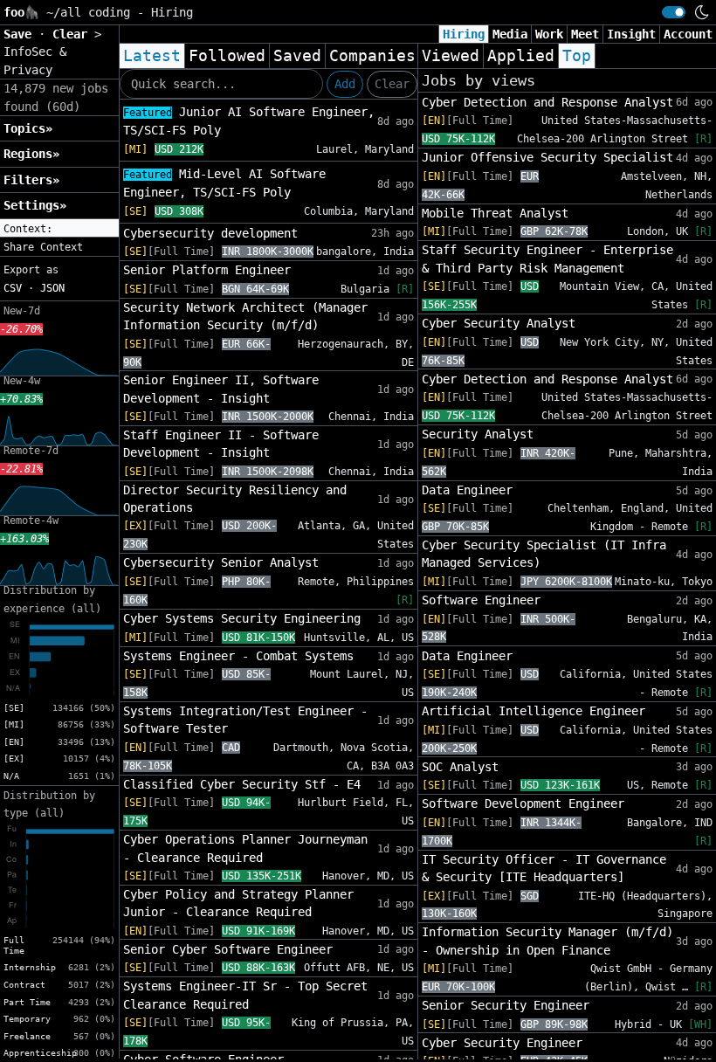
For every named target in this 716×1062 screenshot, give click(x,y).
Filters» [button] (31, 180)
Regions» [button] (31, 154)
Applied (520, 56)
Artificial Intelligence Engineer (533, 711)
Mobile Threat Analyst (495, 213)
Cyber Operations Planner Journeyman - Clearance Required (245, 848)
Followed (227, 56)
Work (549, 34)
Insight (631, 34)
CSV (12, 288)
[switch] (673, 12)
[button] (59, 228)
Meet (585, 34)
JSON (52, 288)
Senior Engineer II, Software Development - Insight (221, 388)
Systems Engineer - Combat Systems (238, 656)
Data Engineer (467, 490)
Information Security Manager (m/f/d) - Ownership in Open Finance (547, 940)
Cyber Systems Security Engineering (242, 618)
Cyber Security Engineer (502, 1043)
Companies (372, 56)
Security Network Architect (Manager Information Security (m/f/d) (245, 316)
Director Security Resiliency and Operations (235, 498)
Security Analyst (478, 434)
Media (509, 34)
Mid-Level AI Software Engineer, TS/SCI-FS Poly (224, 183)
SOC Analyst (460, 767)
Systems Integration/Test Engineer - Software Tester (245, 719)
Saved (297, 56)
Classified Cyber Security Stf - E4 (242, 784)
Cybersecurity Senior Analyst (221, 562)
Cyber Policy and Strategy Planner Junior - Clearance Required (238, 903)
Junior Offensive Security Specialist (547, 157)
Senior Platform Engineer (207, 270)
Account (688, 34)
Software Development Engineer (523, 803)
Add (344, 84)
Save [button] (20, 34)
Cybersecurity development (210, 233)
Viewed (450, 56)
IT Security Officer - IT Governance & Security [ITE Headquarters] (544, 868)
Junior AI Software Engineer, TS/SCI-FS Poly (249, 121)
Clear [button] (73, 34)
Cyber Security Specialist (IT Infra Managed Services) (544, 553)
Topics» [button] (27, 128)
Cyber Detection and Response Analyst (547, 102)
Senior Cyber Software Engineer (228, 949)
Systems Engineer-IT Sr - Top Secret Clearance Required (245, 994)
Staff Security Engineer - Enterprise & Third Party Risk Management (547, 258)
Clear (392, 84)
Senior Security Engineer (505, 1005)
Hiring (464, 34)
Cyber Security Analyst (498, 323)
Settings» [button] (34, 205)
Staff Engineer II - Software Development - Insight (221, 443)
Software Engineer (481, 600)
